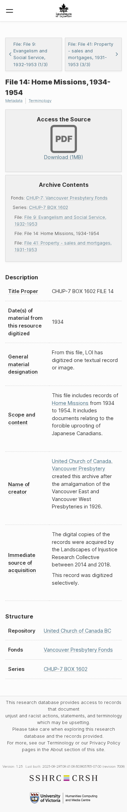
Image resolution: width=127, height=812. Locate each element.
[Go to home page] (63, 10)
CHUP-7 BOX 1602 (48, 207)
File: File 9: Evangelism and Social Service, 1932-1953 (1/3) (30, 54)
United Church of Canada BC (77, 631)
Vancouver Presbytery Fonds (78, 650)
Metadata (14, 100)
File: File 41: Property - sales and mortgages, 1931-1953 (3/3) (90, 54)
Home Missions (70, 403)
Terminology (40, 100)
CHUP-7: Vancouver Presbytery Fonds (67, 198)
